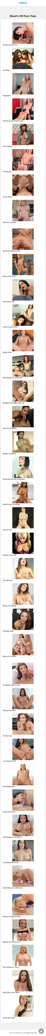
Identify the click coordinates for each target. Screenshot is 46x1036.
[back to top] (41, 1031)
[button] (23, 8)
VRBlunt (23, 3)
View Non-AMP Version (16, 1033)
